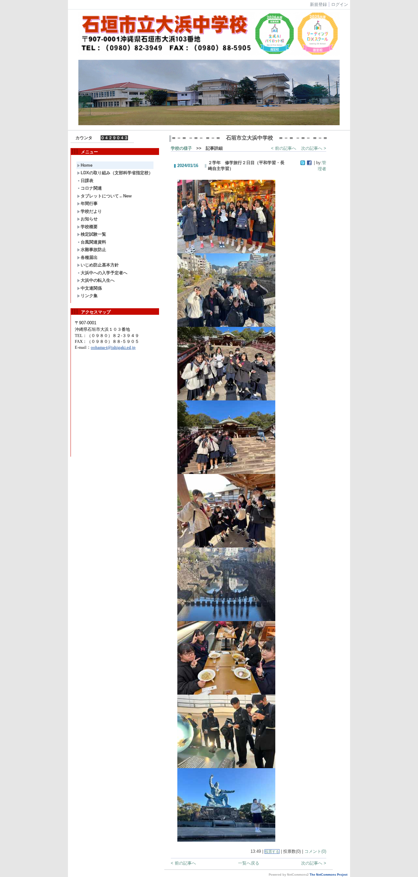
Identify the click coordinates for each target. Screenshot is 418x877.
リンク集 (89, 295)
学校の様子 (181, 148)
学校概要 (89, 226)
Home (86, 165)
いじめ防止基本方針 (100, 264)
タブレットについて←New (106, 196)
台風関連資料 (93, 242)
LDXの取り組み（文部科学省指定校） (117, 172)
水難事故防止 (93, 249)
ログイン (339, 4)
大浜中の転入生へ (98, 280)
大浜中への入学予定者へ (104, 272)
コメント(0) (315, 851)
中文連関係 (91, 288)
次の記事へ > (313, 148)
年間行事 (89, 203)
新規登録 (318, 4)
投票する (272, 851)
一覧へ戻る (248, 863)
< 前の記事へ (283, 148)
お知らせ (89, 218)
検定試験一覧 (93, 234)
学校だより (91, 211)
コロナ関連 (91, 188)
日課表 (87, 180)
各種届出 (89, 257)
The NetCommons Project (328, 874)
